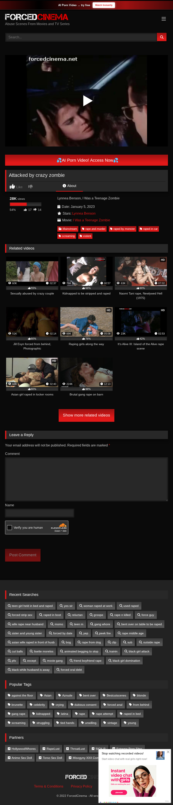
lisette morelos (43, 651)
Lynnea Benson (84, 213)
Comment (12, 454)
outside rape (151, 642)
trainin (113, 651)
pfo (14, 660)
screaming (68, 236)
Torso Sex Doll (52, 757)
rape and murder (95, 228)
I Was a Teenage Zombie (91, 220)
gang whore (102, 624)
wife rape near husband (27, 624)
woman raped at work (98, 605)
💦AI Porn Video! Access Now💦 (86, 160)
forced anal (114, 704)
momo (59, 624)
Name (9, 505)
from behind (141, 704)
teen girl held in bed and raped (32, 605)
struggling (43, 722)
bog (68, 642)
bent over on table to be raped (141, 624)
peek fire (105, 633)
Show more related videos (86, 415)
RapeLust (53, 748)
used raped (131, 605)
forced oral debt (71, 669)
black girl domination (126, 660)
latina (64, 713)
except (31, 660)
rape (82, 713)
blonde (141, 695)
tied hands (67, 722)
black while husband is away (31, 669)
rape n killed (122, 615)
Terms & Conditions (48, 786)
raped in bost (52, 615)
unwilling (90, 722)
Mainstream (70, 228)
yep (85, 633)
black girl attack (139, 651)
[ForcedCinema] (86, 18)
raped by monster (124, 228)
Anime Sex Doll (22, 757)
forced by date (62, 633)
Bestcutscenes (116, 695)
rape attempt (104, 713)
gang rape (18, 713)
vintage (112, 722)
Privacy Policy (81, 786)
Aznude (67, 695)
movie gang (55, 660)
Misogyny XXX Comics (88, 757)
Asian (47, 695)
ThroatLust (77, 748)
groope (98, 615)
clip (114, 642)
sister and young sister (27, 633)
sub (129, 642)
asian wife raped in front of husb (33, 642)
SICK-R (100, 748)
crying (60, 704)
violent (87, 236)
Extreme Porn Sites (129, 748)
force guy (148, 615)
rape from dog (91, 642)
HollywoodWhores (24, 748)
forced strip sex (22, 615)
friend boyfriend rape (87, 660)
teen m (78, 624)
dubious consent (85, 704)
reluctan (77, 615)
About (71, 186)
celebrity (39, 704)
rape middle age (133, 633)
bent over (89, 695)
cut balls (17, 651)
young (132, 722)
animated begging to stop (81, 651)
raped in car (150, 228)
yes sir (68, 605)
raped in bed (132, 713)
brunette (17, 704)
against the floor (22, 695)
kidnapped (43, 713)
